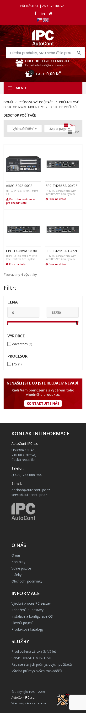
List (76, 132)
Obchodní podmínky (26, 581)
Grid (73, 125)
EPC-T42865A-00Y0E (61, 185)
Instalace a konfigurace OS (32, 616)
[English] (46, 19)
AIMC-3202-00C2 (19, 185)
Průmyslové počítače (36, 102)
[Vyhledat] (79, 52)
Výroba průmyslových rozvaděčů (36, 671)
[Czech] (40, 19)
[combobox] (45, 52)
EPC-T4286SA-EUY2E (61, 250)
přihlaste (21, 203)
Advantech (20, 344)
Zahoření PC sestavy (27, 610)
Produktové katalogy (27, 629)
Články (16, 574)
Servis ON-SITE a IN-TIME (31, 658)
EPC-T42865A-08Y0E (22, 250)
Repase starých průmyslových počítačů (41, 664)
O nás (16, 555)
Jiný (14, 364)
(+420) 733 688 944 (26, 474)
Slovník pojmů (22, 622)
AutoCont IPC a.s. (23, 697)
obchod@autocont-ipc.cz (30, 490)
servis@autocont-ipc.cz (29, 494)
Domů (8, 102)
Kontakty (18, 561)
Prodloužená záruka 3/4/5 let (33, 651)
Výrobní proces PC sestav (31, 603)
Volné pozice (21, 568)
